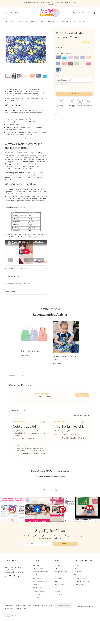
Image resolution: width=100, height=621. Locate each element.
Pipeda (51, 605)
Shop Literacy (10, 21)
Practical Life (58, 588)
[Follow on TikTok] (23, 576)
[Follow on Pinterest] (14, 576)
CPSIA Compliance (39, 588)
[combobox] (82, 415)
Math (56, 581)
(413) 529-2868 (10, 570)
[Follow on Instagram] (10, 576)
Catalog (57, 565)
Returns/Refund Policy (81, 581)
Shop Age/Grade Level (37, 21)
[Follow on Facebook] (6, 576)
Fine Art (56, 568)
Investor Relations (39, 591)
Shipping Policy (79, 585)
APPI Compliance (28, 605)
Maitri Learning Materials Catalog (52, 476)
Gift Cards (77, 575)
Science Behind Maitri (40, 572)
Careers (36, 585)
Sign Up (17, 12)
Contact (77, 565)
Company (90, 21)
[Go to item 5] (32, 76)
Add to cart (74, 94)
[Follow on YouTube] (19, 576)
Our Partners (37, 578)
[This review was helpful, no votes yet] (40, 453)
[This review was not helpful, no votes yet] (44, 453)
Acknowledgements (40, 581)
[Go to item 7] (45, 76)
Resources (81, 21)
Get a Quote (78, 572)
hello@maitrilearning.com (14, 572)
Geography (58, 575)
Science (57, 591)
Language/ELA (59, 578)
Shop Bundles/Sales (69, 21)
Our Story (36, 565)
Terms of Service (20, 609)
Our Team (36, 575)
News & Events (38, 594)
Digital (56, 597)
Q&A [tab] (21, 376)
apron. (35, 236)
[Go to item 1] (7, 76)
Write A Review (82, 395)
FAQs (75, 568)
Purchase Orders (80, 578)
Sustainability (37, 597)
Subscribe (65, 544)
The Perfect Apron (30, 351)
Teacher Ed (58, 594)
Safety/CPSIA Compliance (13, 605)
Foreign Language (60, 572)
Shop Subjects (22, 21)
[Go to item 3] (20, 76)
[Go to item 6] (38, 76)
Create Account (84, 12)
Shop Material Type (53, 21)
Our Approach (38, 568)
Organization (59, 585)
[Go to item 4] (26, 76)
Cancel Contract (64, 605)
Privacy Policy (9, 609)
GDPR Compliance (41, 605)
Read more (25, 355)
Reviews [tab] (12, 376)
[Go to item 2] (13, 76)
